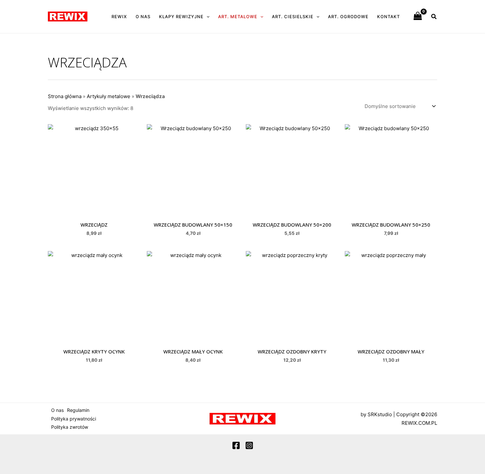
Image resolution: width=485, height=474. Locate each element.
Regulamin (78, 410)
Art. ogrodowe (348, 16)
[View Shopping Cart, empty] (418, 16)
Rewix (119, 16)
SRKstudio (380, 414)
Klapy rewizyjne (181, 16)
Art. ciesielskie (292, 16)
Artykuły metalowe (108, 96)
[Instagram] (249, 445)
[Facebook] (236, 445)
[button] (207, 16)
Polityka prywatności (73, 418)
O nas (143, 16)
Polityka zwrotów (69, 427)
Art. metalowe (237, 16)
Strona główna (64, 96)
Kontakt (388, 16)
